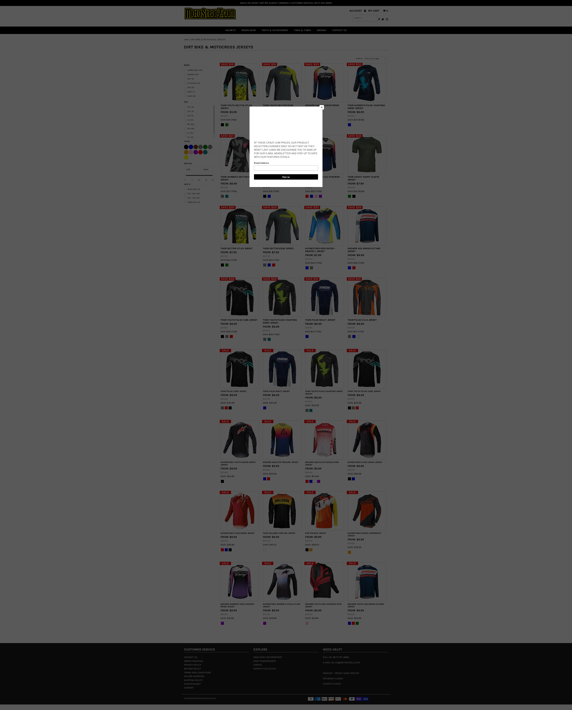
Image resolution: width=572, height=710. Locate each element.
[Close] (322, 107)
